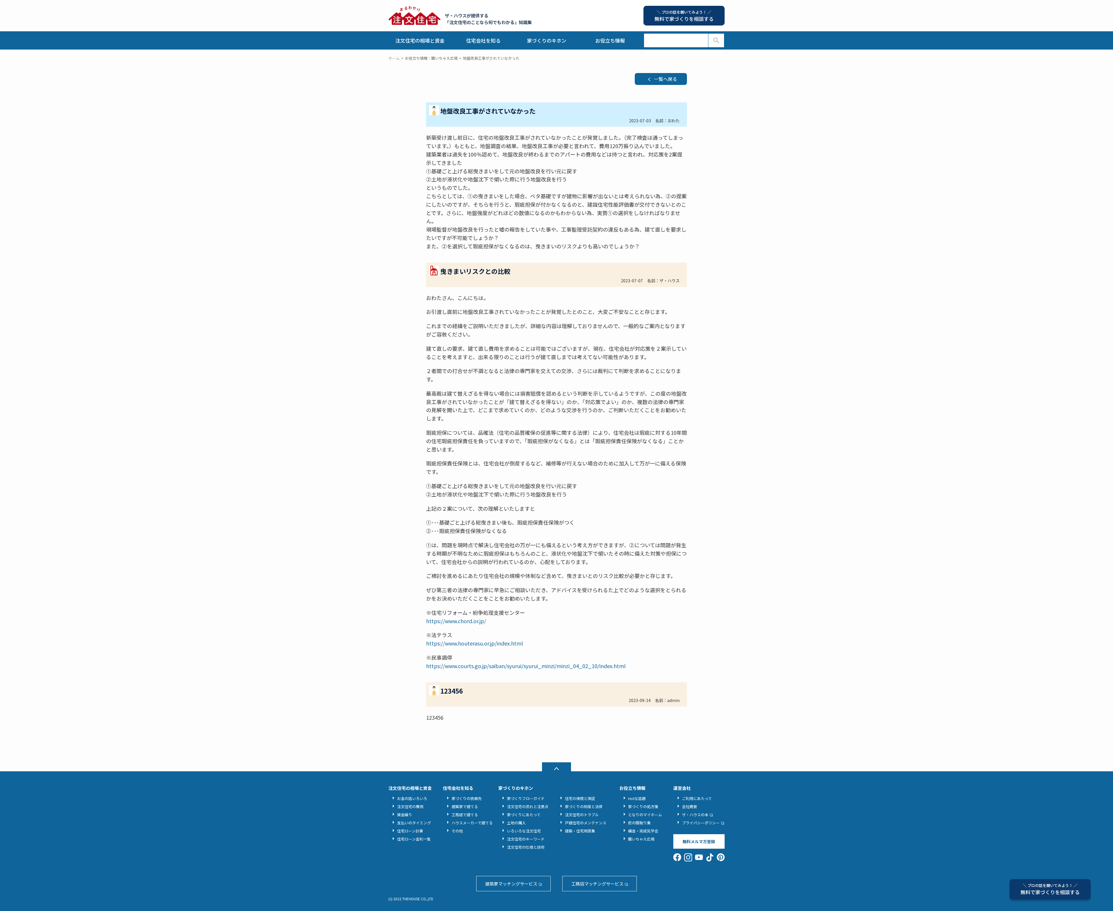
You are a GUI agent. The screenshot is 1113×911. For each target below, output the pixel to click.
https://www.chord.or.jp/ (456, 621)
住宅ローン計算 (410, 831)
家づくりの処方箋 (643, 806)
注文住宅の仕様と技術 (526, 847)
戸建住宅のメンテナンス (585, 822)
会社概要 (689, 806)
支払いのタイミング (414, 822)
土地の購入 (516, 822)
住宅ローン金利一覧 (414, 839)
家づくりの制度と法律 (584, 806)
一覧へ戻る (665, 78)
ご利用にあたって (697, 798)
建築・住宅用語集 (580, 831)
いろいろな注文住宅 (524, 831)
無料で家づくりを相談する (1050, 889)
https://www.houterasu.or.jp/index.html (474, 643)
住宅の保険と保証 (580, 798)
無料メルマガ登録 (699, 841)
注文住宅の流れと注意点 (527, 806)
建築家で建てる (465, 806)
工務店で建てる (465, 814)
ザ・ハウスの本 (695, 814)
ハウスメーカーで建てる (472, 822)
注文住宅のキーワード (526, 839)
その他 (457, 831)
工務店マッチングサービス (597, 884)
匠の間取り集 (639, 822)
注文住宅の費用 (410, 806)
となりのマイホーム (645, 814)
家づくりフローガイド (526, 798)
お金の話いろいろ (412, 798)
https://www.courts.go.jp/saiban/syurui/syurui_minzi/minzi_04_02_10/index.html (525, 666)
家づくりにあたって (524, 814)
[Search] (716, 40)
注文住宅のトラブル (582, 814)
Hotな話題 (637, 798)
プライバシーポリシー (701, 822)
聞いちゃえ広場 (641, 839)
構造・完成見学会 (643, 831)
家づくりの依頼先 (467, 798)
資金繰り (404, 814)
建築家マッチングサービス (511, 884)
